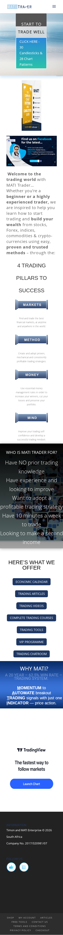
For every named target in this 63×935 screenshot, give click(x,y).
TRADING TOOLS (31, 630)
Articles (46, 917)
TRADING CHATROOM (31, 654)
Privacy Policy (20, 930)
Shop (10, 917)
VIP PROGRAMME (31, 642)
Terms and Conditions (29, 926)
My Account (27, 917)
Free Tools (19, 921)
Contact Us (40, 921)
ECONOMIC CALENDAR (32, 582)
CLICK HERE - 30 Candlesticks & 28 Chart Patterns (31, 53)
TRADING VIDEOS (31, 606)
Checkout (43, 930)
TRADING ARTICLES (31, 594)
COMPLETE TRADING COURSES (31, 618)
